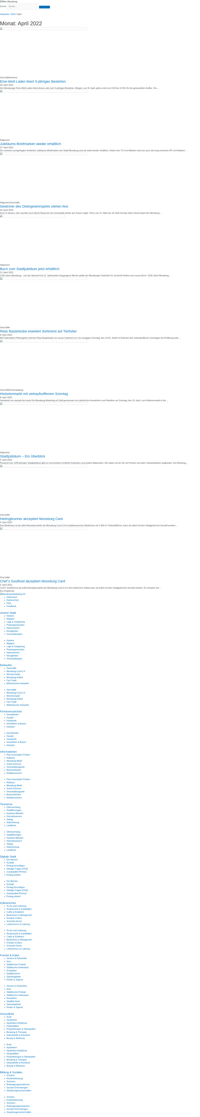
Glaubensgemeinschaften (19, 1090)
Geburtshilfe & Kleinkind (18, 1035)
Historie (10, 616)
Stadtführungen (14, 810)
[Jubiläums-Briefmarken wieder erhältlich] (43, 114)
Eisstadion (12, 970)
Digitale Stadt (8, 856)
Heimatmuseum (14, 816)
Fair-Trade (12, 680)
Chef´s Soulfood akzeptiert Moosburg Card (32, 581)
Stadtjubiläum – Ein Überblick (22, 456)
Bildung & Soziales (11, 1072)
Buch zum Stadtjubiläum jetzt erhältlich (29, 269)
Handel (10, 717)
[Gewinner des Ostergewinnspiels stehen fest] (43, 176)
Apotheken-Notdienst (17, 1023)
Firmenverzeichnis (11, 711)
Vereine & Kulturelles (17, 958)
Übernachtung (13, 807)
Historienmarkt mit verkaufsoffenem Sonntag (34, 394)
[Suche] (44, 7)
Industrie (11, 727)
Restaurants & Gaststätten (19, 909)
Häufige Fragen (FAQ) (17, 869)
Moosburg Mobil (14, 761)
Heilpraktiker (13, 1026)
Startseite (4, 14)
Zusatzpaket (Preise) (17, 872)
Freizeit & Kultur (9, 955)
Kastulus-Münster (15, 813)
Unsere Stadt (8, 612)
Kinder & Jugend (15, 980)
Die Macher (12, 860)
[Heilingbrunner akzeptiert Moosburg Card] (43, 489)
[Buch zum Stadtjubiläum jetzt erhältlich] (32, 239)
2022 (13, 14)
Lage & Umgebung (16, 622)
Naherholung (13, 822)
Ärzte (9, 1017)
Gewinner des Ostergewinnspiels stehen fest (34, 206)
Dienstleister (13, 714)
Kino (9, 961)
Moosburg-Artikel (15, 677)
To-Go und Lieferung (16, 906)
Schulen (11, 1075)
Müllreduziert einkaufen (18, 683)
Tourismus (6, 804)
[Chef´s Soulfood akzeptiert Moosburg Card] (43, 551)
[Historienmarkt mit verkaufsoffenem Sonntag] (43, 364)
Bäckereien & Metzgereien (19, 915)
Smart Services (14, 764)
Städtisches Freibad (16, 964)
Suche (3, 6)
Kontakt (10, 862)
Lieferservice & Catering (18, 924)
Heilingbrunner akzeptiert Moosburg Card (31, 519)
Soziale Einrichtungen (17, 1087)
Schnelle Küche (14, 921)
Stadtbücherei (13, 973)
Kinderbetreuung (15, 1078)
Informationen (8, 751)
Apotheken (12, 1020)
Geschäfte (11, 668)
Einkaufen (6, 665)
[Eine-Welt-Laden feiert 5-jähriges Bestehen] (43, 51)
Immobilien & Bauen (16, 723)
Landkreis (11, 825)
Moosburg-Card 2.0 (16, 671)
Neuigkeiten (12, 631)
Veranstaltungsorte (16, 767)
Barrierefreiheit (14, 770)
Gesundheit (7, 1013)
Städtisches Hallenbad (17, 967)
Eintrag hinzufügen (16, 865)
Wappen (11, 619)
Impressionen (13, 628)
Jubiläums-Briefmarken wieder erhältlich (30, 144)
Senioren (11, 1081)
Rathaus (11, 758)
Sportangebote (14, 977)
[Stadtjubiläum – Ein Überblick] (43, 426)
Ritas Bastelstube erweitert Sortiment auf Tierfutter (38, 331)
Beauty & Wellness (16, 1038)
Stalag (10, 819)
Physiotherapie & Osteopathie (21, 1029)
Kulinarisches (8, 902)
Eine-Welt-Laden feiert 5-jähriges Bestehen (33, 81)
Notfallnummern (14, 773)
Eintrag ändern (14, 875)
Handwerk (11, 720)
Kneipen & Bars (14, 918)
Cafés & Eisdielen (15, 912)
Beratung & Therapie (17, 1032)
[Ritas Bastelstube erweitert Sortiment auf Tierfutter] (43, 301)
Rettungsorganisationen (18, 1084)
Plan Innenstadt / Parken (18, 755)
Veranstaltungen (14, 634)
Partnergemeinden (15, 625)
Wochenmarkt (13, 674)
